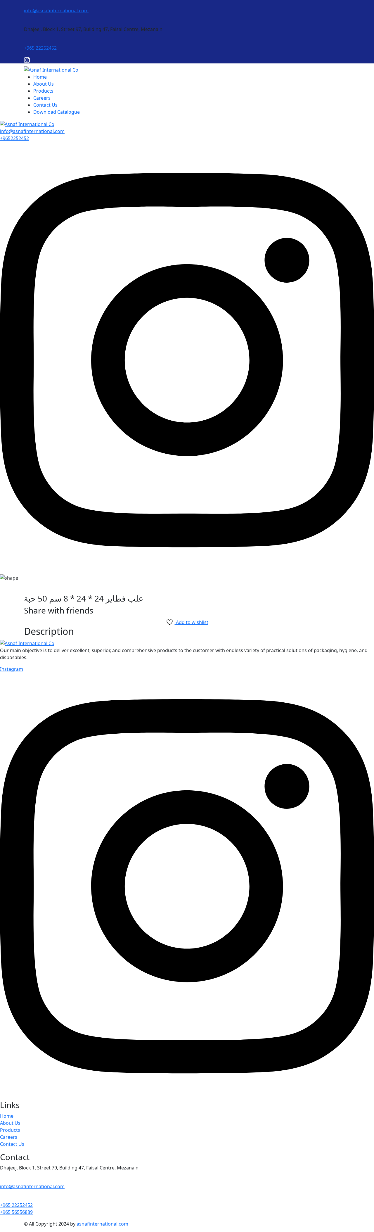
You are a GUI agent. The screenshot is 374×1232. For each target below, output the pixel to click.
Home (40, 77)
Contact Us (45, 105)
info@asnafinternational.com (56, 10)
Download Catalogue (56, 112)
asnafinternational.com (102, 1224)
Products (43, 91)
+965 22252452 (40, 48)
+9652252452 (14, 138)
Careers (42, 98)
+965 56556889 (16, 1212)
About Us (43, 84)
